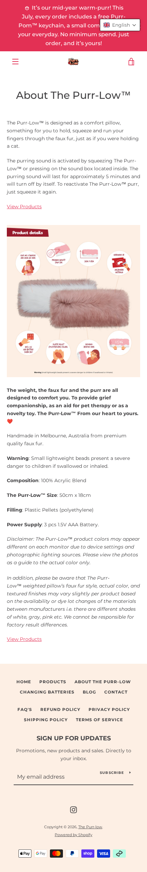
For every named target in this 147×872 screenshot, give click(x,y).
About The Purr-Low (103, 681)
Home (23, 681)
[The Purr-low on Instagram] (73, 809)
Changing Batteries (47, 692)
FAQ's (24, 709)
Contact (116, 692)
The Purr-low (90, 826)
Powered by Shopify (73, 834)
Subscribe (112, 772)
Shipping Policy (46, 719)
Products (52, 681)
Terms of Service (99, 719)
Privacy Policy (109, 709)
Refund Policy (60, 709)
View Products (24, 206)
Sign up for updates (74, 738)
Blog (89, 692)
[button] (120, 25)
